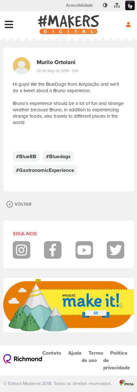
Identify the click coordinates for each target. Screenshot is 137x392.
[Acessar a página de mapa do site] (117, 5)
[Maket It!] (68, 305)
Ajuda (75, 353)
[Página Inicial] (68, 24)
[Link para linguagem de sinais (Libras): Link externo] (130, 5)
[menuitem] (79, 5)
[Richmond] (22, 360)
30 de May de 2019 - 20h (58, 71)
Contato (51, 353)
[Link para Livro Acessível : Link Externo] (97, 5)
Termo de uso (92, 356)
